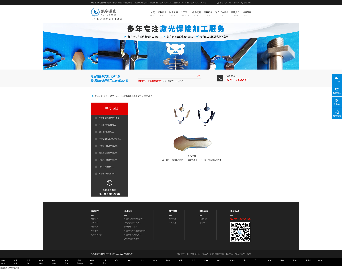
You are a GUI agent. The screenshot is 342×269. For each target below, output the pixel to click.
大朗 (244, 261)
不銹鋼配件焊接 (173, 160)
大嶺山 (308, 261)
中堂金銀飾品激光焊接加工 (110, 139)
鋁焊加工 (200, 3)
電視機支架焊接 (211, 160)
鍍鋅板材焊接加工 (106, 132)
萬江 (66, 261)
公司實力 (185, 13)
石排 (130, 261)
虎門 (3, 263)
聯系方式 (204, 211)
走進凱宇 (95, 211)
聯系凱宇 (247, 13)
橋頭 (168, 261)
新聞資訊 (235, 13)
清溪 (269, 261)
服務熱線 (234, 211)
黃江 (257, 261)
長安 (320, 261)
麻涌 (66, 263)
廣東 (16, 261)
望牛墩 (80, 263)
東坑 (193, 261)
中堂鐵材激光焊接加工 (108, 160)
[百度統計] (230, 254)
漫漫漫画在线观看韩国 (9, 268)
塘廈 (282, 261)
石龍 (104, 261)
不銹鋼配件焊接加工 (107, 174)
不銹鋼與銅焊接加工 (107, 125)
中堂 (92, 263)
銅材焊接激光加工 (106, 167)
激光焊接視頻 (221, 13)
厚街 (16, 263)
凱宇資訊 (173, 211)
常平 (206, 261)
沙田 (28, 263)
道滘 (41, 263)
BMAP (198, 254)
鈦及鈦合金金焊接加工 (108, 153)
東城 (41, 261)
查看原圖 (192, 160)
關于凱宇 (173, 13)
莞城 (79, 261)
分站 (3, 261)
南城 (54, 261)
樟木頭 (232, 261)
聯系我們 (247, 3)
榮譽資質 (196, 13)
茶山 (117, 261)
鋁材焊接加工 (190, 3)
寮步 (219, 261)
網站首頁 (223, 3)
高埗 (104, 263)
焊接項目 (162, 13)
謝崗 (180, 261)
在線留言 (235, 3)
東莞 (28, 261)
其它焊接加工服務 (131, 239)
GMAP (205, 254)
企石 (142, 261)
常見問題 (172, 223)
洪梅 (54, 263)
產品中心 (114, 96)
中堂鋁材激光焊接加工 (108, 146)
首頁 (152, 13)
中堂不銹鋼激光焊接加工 (131, 96)
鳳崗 (295, 261)
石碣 (92, 261)
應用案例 (208, 13)
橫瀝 (155, 261)
